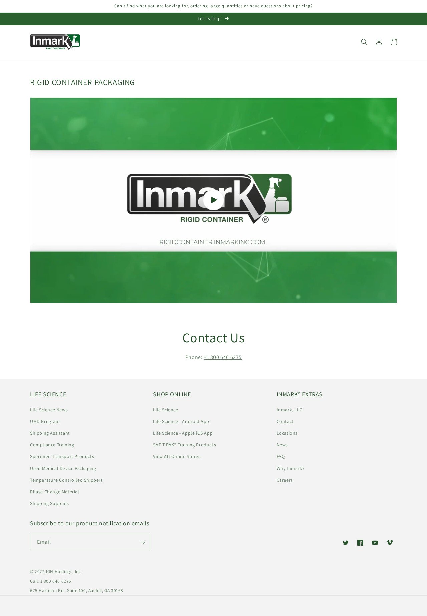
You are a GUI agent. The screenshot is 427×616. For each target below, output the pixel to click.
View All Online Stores (176, 456)
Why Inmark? (291, 468)
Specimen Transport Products (62, 456)
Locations (287, 433)
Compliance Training (52, 445)
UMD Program (45, 421)
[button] (364, 42)
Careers (285, 480)
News (282, 445)
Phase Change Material (54, 492)
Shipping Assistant (50, 433)
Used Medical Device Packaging (63, 468)
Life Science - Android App (181, 421)
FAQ (281, 456)
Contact (285, 421)
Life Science (165, 410)
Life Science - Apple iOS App (183, 433)
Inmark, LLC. (290, 410)
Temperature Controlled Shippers (66, 480)
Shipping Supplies (49, 503)
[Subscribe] (142, 542)
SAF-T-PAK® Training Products (184, 445)
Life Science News (49, 410)
